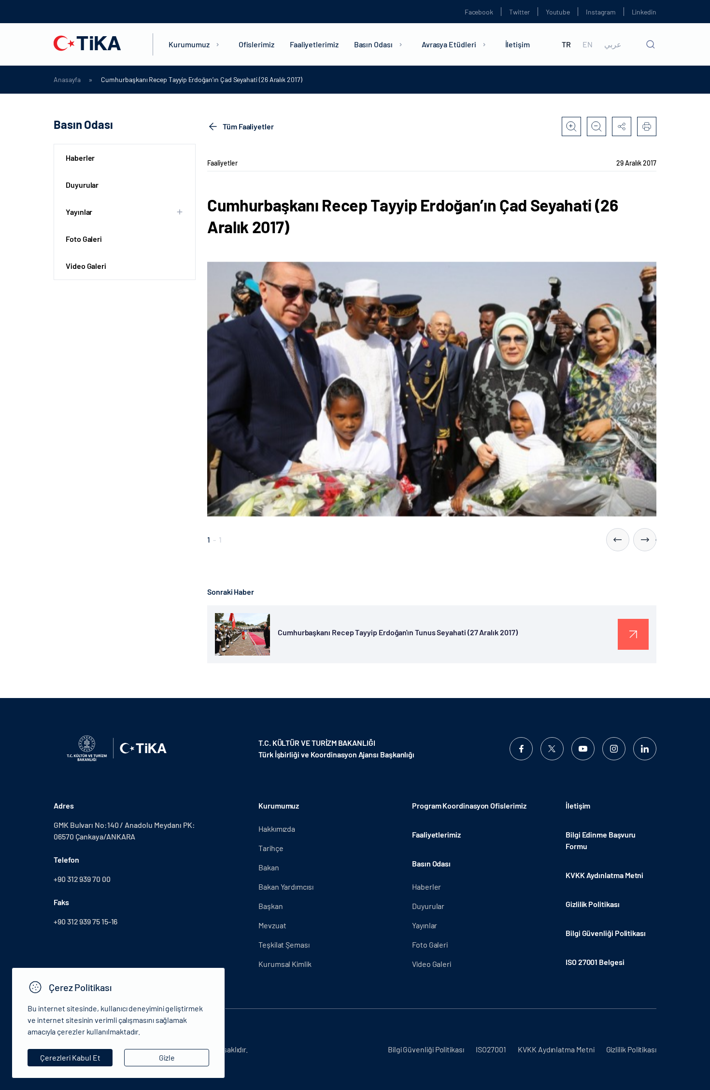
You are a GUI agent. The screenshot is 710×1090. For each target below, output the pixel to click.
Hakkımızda (276, 828)
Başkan (270, 905)
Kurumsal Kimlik (285, 963)
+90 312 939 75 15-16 (85, 921)
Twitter (519, 12)
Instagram (600, 12)
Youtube (558, 12)
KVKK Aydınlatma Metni (604, 875)
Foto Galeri (84, 238)
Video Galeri (86, 265)
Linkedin (644, 12)
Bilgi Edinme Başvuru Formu (601, 840)
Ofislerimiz (256, 44)
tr (566, 44)
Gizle (167, 1057)
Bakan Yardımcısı (285, 886)
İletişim (517, 44)
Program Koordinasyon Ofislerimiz (469, 805)
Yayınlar (424, 925)
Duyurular (82, 184)
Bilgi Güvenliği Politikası (606, 932)
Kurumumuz (189, 44)
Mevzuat (272, 925)
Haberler (80, 157)
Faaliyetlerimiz (314, 44)
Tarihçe (270, 847)
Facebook (479, 12)
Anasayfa (67, 80)
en (587, 44)
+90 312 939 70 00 (82, 878)
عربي (613, 44)
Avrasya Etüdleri (449, 44)
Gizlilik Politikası (592, 903)
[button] (617, 539)
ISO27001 (491, 1049)
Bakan (268, 867)
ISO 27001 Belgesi (595, 961)
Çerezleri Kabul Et (70, 1057)
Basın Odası (373, 44)
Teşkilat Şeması (284, 944)
